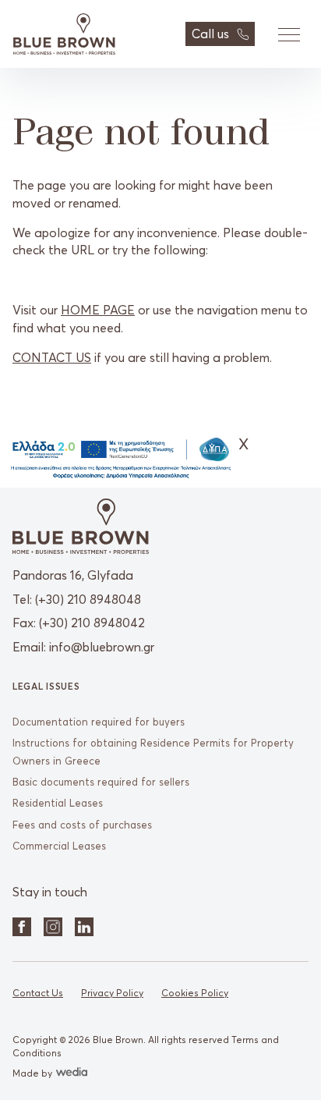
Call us (210, 33)
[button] (288, 34)
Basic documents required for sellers (100, 781)
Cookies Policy (194, 993)
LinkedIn (84, 926)
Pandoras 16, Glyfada (72, 575)
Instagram (53, 926)
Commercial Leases (59, 845)
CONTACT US (51, 357)
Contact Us (37, 993)
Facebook (21, 926)
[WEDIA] (69, 1073)
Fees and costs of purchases (82, 824)
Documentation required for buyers (98, 721)
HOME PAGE (98, 310)
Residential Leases (57, 803)
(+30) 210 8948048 (88, 599)
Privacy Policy (112, 993)
